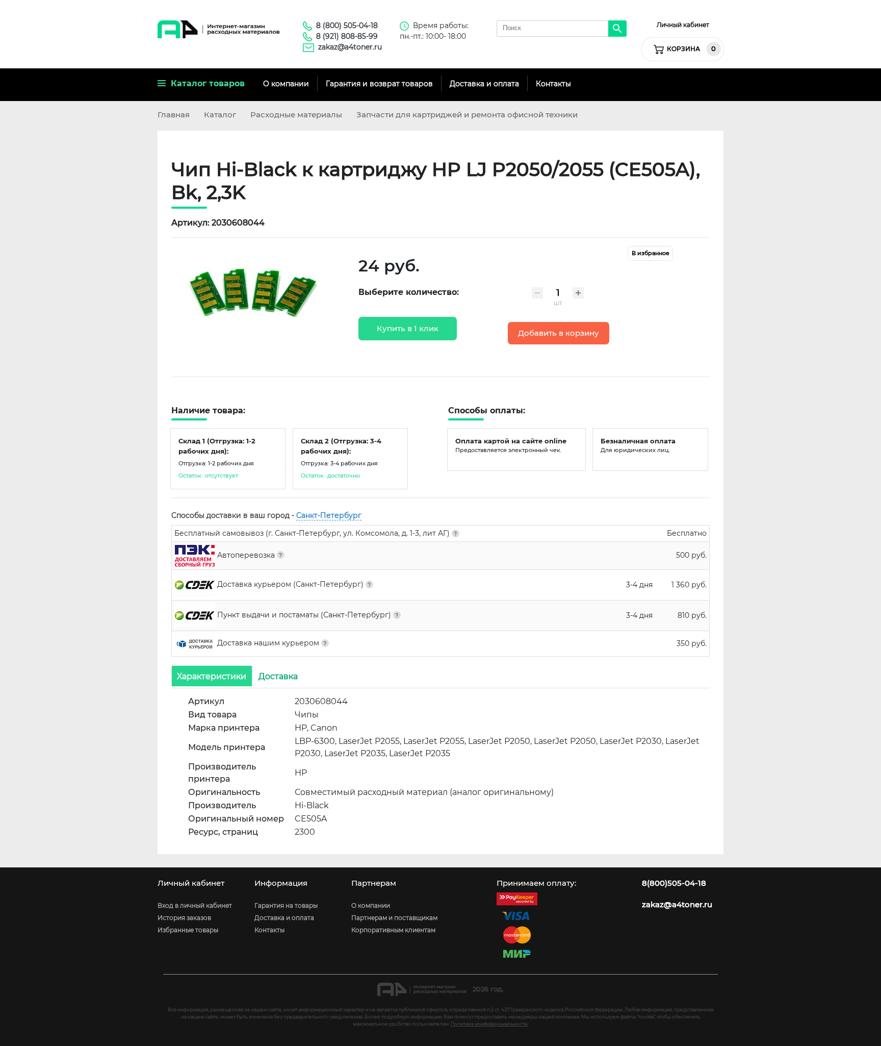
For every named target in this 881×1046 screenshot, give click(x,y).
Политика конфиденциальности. (489, 1024)
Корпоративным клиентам (393, 930)
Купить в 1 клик (407, 328)
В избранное (650, 253)
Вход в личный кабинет (195, 905)
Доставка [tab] (278, 676)
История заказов (184, 918)
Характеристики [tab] (211, 676)
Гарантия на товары (286, 905)
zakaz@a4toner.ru (350, 47)
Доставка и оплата (484, 83)
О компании (286, 83)
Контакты (553, 83)
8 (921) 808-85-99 (347, 36)
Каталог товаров (205, 83)
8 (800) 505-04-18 (347, 25)
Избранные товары (188, 930)
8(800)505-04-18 (674, 883)
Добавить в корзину (558, 333)
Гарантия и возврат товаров (379, 83)
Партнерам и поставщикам (394, 918)
